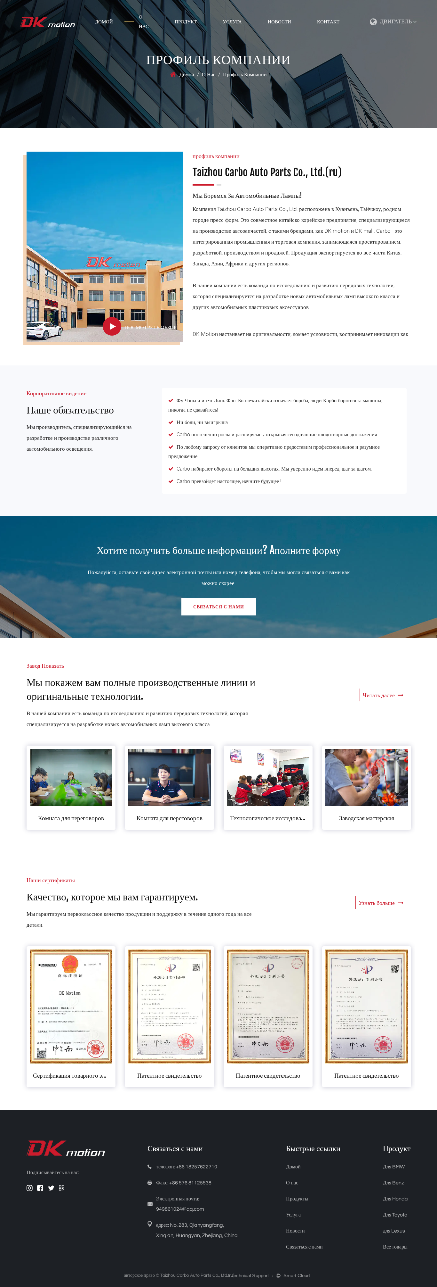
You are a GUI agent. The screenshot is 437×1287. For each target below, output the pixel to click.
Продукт (186, 21)
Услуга (232, 21)
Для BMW (394, 1166)
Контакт (328, 21)
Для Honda (395, 1198)
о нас (144, 21)
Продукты (297, 1198)
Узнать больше (377, 903)
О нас (292, 1182)
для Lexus (394, 1230)
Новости (279, 21)
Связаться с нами (218, 607)
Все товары (395, 1246)
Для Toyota (395, 1214)
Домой (104, 21)
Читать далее (379, 695)
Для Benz (393, 1182)
